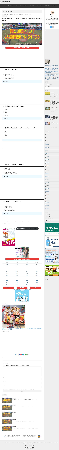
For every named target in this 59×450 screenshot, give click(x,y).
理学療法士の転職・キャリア (30, 442)
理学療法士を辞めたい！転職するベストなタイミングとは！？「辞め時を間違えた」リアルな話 (52, 78)
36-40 (27, 280)
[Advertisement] (22, 60)
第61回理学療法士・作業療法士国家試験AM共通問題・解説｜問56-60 (51, 66)
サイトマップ (48, 216)
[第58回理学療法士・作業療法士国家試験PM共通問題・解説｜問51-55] (23, 354)
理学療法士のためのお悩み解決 (29, 445)
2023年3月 (47, 199)
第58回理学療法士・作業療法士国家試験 (21, 47)
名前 (4, 377)
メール (4, 381)
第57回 (21, 287)
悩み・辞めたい (10, 5)
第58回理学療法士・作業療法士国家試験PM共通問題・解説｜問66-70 (25, 421)
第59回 (8, 287)
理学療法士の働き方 (18, 5)
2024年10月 (47, 153)
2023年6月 (47, 191)
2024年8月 (47, 159)
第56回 (35, 287)
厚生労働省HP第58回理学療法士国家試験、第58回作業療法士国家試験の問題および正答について (24, 221)
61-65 (7, 269)
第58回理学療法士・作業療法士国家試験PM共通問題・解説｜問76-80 (25, 428)
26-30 (27, 275)
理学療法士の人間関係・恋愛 (48, 442)
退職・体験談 (32, 5)
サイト (4, 385)
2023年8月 (47, 185)
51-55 (7, 264)
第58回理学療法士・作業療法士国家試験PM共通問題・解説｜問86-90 (25, 413)
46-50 (27, 284)
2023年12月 (47, 173)
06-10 (27, 266)
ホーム (4, 5)
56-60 (7, 266)
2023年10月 (47, 179)
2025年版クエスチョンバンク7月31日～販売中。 (27, 228)
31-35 (27, 277)
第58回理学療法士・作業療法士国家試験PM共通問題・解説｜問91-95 (25, 406)
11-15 (27, 269)
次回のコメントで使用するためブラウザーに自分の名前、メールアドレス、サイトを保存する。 (19, 389)
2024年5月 (47, 167)
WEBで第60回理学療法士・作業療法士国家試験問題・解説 (51, 72)
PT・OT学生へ (39, 5)
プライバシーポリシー (49, 218)
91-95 (7, 282)
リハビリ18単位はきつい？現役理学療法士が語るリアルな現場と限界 (52, 75)
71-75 (7, 273)
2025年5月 (47, 144)
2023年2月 (47, 202)
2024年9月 (47, 156)
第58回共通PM (5, 357)
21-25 (27, 273)
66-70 (7, 271)
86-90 (7, 280)
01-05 (27, 264)
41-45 (27, 282)
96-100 (7, 284)
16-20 (27, 271)
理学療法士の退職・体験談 (38, 442)
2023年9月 (47, 182)
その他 (54, 5)
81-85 (7, 277)
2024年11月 (47, 150)
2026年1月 (47, 138)
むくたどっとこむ (4, 2)
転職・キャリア (25, 5)
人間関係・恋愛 (46, 5)
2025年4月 (47, 147)
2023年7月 (47, 188)
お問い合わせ (48, 214)
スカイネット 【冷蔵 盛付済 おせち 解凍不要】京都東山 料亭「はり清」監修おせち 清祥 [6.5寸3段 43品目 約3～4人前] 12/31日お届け (21, 329)
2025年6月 (47, 141)
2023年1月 (47, 205)
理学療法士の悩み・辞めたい (21, 442)
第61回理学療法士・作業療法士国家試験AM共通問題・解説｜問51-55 (51, 69)
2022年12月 (47, 208)
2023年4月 (47, 196)
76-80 (7, 275)
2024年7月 (47, 162)
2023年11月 (47, 176)
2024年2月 (47, 170)
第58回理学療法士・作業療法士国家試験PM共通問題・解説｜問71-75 (25, 399)
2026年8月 (47, 133)
